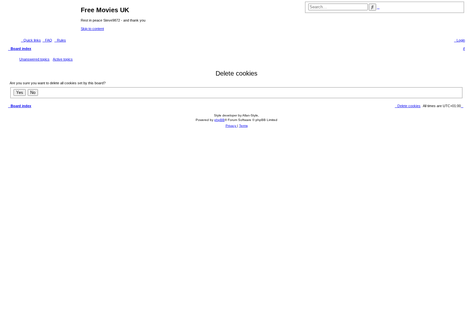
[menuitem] (47, 40)
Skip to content (92, 29)
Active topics (63, 59)
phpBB (219, 120)
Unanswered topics (34, 59)
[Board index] (44, 18)
